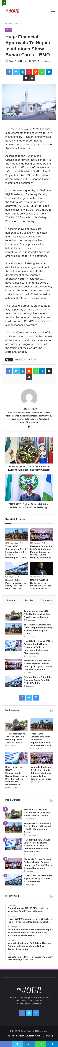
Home (10, 23)
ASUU (17, 360)
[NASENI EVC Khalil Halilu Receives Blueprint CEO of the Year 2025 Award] (41, 568)
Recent (11, 600)
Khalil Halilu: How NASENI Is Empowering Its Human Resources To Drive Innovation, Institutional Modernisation (38, 647)
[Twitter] (29, 698)
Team (21, 1036)
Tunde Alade (14, 61)
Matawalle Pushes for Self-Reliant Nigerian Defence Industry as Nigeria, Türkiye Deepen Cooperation (41, 552)
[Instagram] (36, 698)
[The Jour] (12, 11)
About (15, 1036)
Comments (46, 600)
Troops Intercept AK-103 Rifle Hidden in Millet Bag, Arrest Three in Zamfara (37, 614)
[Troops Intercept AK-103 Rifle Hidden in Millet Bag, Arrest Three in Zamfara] (13, 615)
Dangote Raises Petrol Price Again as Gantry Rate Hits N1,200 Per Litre (38, 680)
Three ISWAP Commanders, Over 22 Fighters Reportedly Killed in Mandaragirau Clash (16, 552)
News (17, 23)
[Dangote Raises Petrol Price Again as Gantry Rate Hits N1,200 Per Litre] (16, 568)
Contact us (48, 1036)
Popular (29, 600)
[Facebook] (22, 698)
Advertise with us (33, 1036)
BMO (24, 360)
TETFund (32, 360)
